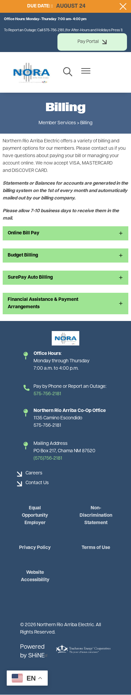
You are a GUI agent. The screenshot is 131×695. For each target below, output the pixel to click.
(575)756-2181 (48, 458)
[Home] (31, 72)
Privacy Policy (35, 547)
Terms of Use (96, 547)
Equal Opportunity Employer (35, 515)
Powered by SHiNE (32, 651)
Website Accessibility (35, 576)
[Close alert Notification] (123, 6)
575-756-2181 (47, 394)
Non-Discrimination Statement (96, 515)
